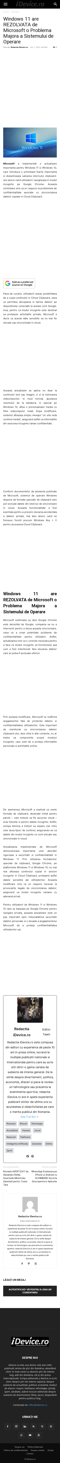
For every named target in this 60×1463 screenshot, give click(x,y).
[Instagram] (16, 1426)
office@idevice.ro (38, 1404)
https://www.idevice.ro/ (30, 1221)
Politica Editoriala (35, 1447)
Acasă (6, 11)
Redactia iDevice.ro (19, 47)
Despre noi (19, 1447)
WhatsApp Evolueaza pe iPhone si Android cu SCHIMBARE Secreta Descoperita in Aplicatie (44, 1176)
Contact (30, 1453)
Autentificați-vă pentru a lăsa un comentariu (30, 1291)
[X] (42, 1426)
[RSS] (33, 1426)
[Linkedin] (25, 1426)
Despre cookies (38, 1450)
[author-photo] (30, 1212)
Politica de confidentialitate (16, 1450)
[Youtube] (30, 1435)
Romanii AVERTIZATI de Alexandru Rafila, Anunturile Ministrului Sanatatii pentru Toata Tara (15, 1178)
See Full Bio (28, 1116)
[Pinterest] (32, 1158)
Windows (16, 11)
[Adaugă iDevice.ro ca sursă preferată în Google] (30, 283)
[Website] (51, 1426)
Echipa (51, 1450)
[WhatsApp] (21, 1435)
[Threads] (36, 1264)
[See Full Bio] (38, 1116)
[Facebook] (28, 1158)
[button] (5, 4)
